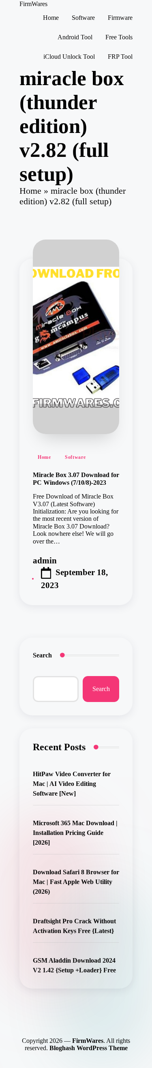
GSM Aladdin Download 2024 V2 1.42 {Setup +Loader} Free (74, 965)
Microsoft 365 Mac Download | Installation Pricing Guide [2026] (75, 833)
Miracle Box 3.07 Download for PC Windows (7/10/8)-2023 (76, 478)
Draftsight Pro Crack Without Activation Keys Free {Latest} (74, 926)
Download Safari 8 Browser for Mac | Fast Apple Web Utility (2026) (76, 882)
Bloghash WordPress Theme (88, 1047)
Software (75, 457)
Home (30, 191)
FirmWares (33, 3)
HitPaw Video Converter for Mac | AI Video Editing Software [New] (72, 784)
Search (42, 655)
